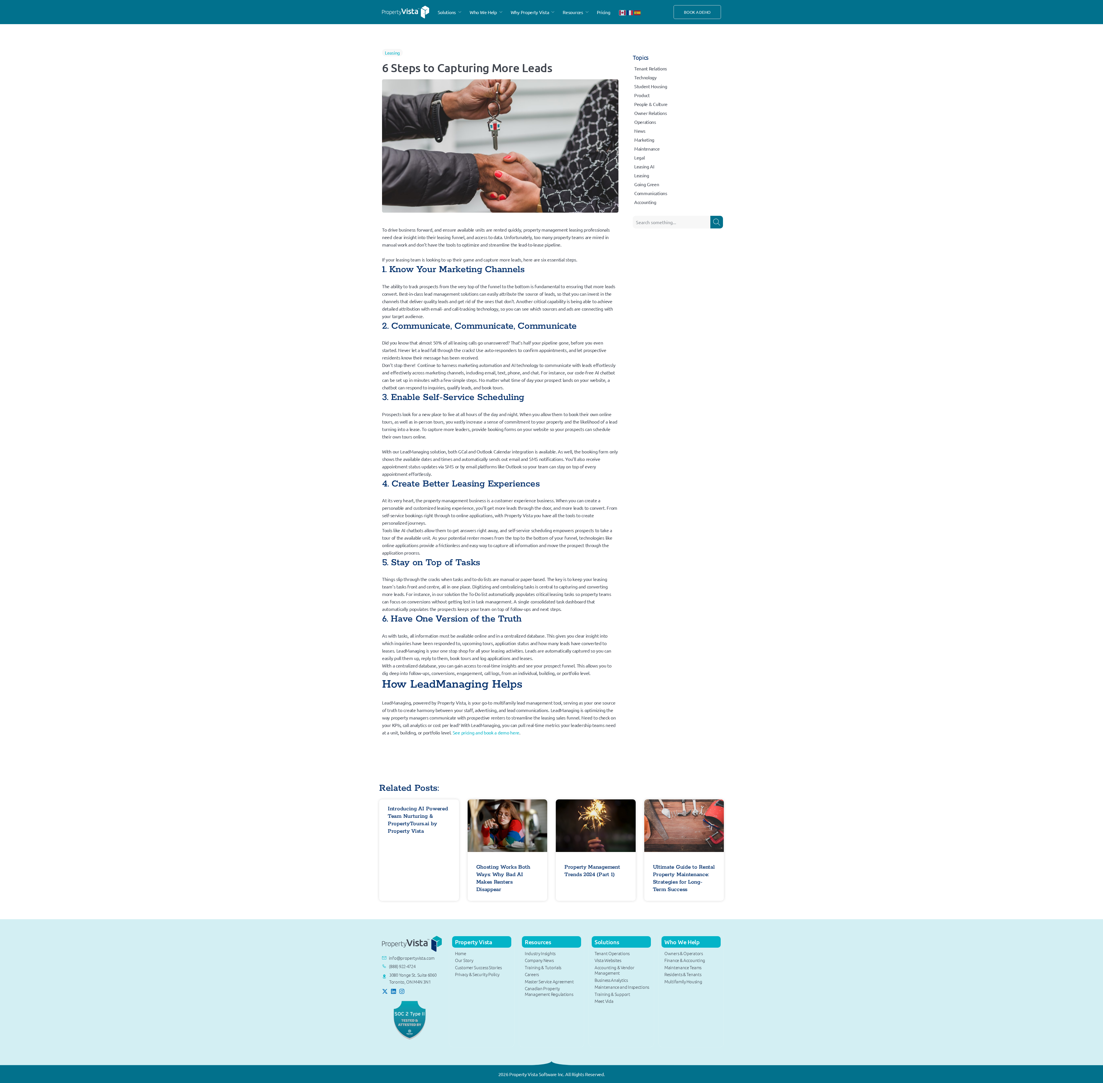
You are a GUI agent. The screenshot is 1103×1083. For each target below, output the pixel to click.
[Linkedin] (393, 991)
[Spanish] (637, 12)
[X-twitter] (385, 991)
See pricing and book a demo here (485, 732)
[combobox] (671, 222)
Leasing (392, 52)
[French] (630, 12)
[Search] (716, 222)
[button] (450, 12)
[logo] (405, 11)
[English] (622, 12)
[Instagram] (402, 991)
